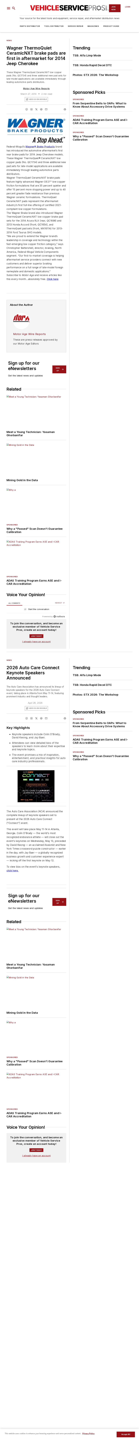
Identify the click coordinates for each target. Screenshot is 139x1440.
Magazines (93, 26)
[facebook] (26, 109)
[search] (14, 8)
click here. (12, 870)
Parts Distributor (30, 26)
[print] (65, 109)
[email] (46, 109)
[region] (36, 610)
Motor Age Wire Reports (36, 88)
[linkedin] (31, 109)
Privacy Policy (88, 1434)
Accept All (125, 1434)
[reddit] (41, 109)
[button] (9, 8)
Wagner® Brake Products (40, 146)
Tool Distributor (54, 26)
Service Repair (75, 26)
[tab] (14, 603)
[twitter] (36, 109)
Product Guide (111, 26)
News (9, 41)
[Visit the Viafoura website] (59, 616)
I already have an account (36, 641)
